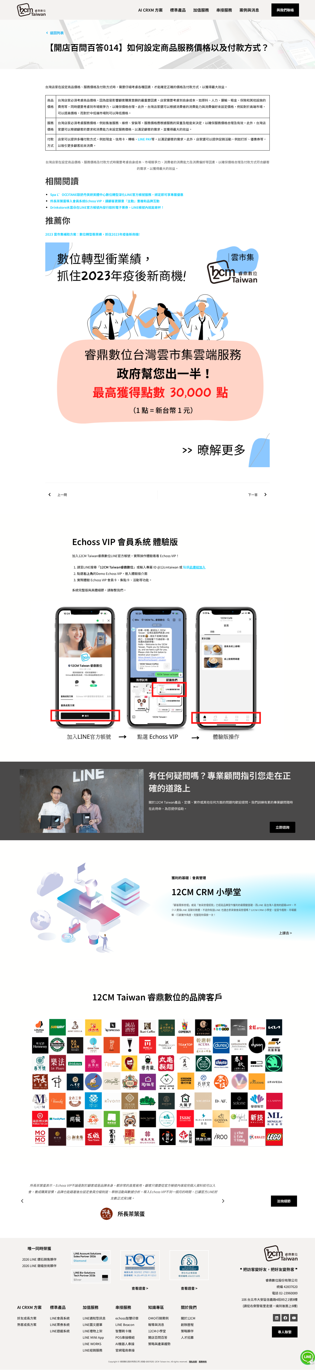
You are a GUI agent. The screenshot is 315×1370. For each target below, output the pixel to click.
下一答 (253, 494)
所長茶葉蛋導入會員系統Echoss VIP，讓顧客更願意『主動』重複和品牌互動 (104, 201)
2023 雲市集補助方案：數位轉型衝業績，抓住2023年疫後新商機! (92, 234)
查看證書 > (140, 1288)
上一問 (62, 494)
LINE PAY (144, 139)
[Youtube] (294, 1317)
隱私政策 (193, 1361)
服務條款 (203, 1361)
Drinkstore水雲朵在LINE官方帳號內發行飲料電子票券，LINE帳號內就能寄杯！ (107, 207)
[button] (22, 1201)
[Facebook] (285, 1317)
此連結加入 (197, 567)
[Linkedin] (276, 1317)
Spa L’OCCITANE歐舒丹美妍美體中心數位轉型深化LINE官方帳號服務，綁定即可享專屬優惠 (116, 194)
